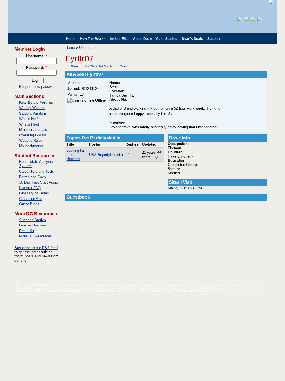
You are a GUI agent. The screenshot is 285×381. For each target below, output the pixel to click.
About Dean (142, 39)
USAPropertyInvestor (106, 155)
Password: (36, 68)
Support (213, 39)
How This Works (92, 39)
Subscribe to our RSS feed (36, 248)
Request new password (37, 87)
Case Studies (166, 39)
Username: (36, 56)
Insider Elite (119, 39)
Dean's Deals (192, 39)
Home (70, 39)
